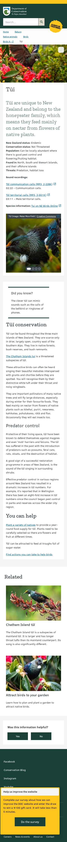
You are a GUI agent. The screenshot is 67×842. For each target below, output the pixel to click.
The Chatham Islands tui (20, 356)
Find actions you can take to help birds (29, 554)
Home (6, 31)
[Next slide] (54, 243)
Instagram (10, 778)
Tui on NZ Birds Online (44, 206)
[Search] (41, 22)
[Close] (56, 792)
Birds (25, 36)
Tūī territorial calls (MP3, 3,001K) (26, 195)
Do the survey (30, 822)
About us (38, 836)
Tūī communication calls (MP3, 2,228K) (29, 184)
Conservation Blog (15, 770)
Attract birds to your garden (27, 695)
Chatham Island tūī (20, 624)
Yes (18, 736)
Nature (18, 31)
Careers (8, 836)
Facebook (9, 761)
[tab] (29, 269)
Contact (50, 836)
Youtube (8, 786)
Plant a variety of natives (21, 525)
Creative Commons (46, 216)
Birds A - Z (8, 41)
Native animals (10, 36)
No (41, 736)
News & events (22, 836)
